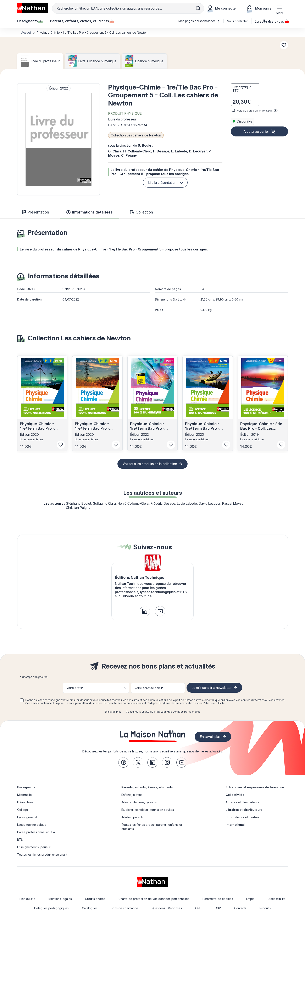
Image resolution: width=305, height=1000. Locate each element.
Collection (144, 212)
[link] (145, 611)
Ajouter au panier (256, 131)
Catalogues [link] (90, 908)
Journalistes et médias (242, 817)
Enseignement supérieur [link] (33, 847)
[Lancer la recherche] (198, 8)
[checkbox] (22, 700)
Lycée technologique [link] (31, 824)
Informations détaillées (92, 212)
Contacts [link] (240, 908)
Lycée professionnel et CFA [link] (36, 832)
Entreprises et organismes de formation (255, 787)
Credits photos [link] (95, 899)
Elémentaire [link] (25, 802)
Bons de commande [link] (124, 908)
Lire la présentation (162, 182)
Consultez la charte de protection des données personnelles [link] (163, 711)
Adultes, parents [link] (132, 817)
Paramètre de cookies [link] (218, 899)
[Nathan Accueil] (32, 8)
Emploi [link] (250, 899)
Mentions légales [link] (60, 899)
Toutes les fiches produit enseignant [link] (42, 854)
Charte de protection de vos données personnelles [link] (153, 899)
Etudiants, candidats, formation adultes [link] (147, 809)
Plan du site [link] (27, 899)
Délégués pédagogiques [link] (51, 908)
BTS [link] (20, 839)
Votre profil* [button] (74, 688)
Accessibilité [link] (276, 899)
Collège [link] (22, 809)
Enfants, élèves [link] (131, 794)
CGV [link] (218, 908)
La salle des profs (269, 21)
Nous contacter (237, 21)
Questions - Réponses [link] (166, 908)
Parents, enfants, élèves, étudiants (147, 787)
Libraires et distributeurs (244, 809)
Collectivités (235, 794)
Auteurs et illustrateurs (243, 802)
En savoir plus (113, 711)
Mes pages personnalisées (197, 21)
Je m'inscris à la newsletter (212, 688)
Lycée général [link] (27, 817)
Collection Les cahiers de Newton (136, 135)
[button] (58, 139)
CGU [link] (198, 908)
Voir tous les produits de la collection (150, 464)
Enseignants (26, 787)
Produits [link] (265, 908)
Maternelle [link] (24, 794)
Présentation (38, 212)
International (235, 824)
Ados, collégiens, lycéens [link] (139, 802)
